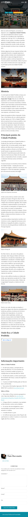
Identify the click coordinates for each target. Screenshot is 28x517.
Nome (3, 488)
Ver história (5, 461)
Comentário (4, 473)
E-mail (3, 494)
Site (2, 500)
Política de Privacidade (14, 514)
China (11, 12)
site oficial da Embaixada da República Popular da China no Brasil (13, 398)
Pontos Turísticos (18, 12)
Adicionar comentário (20, 19)
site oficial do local (19, 388)
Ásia (6, 12)
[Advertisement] (14, 435)
